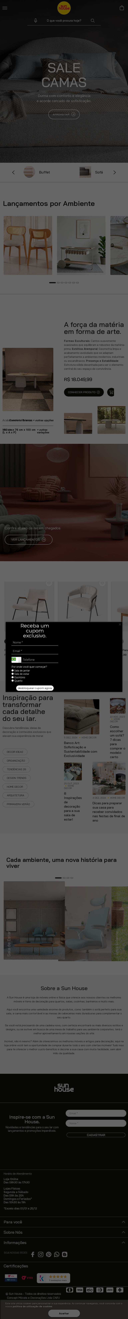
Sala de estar (21, 674)
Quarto (18, 680)
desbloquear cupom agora (35, 688)
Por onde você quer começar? (29, 666)
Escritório (19, 677)
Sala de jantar (22, 670)
